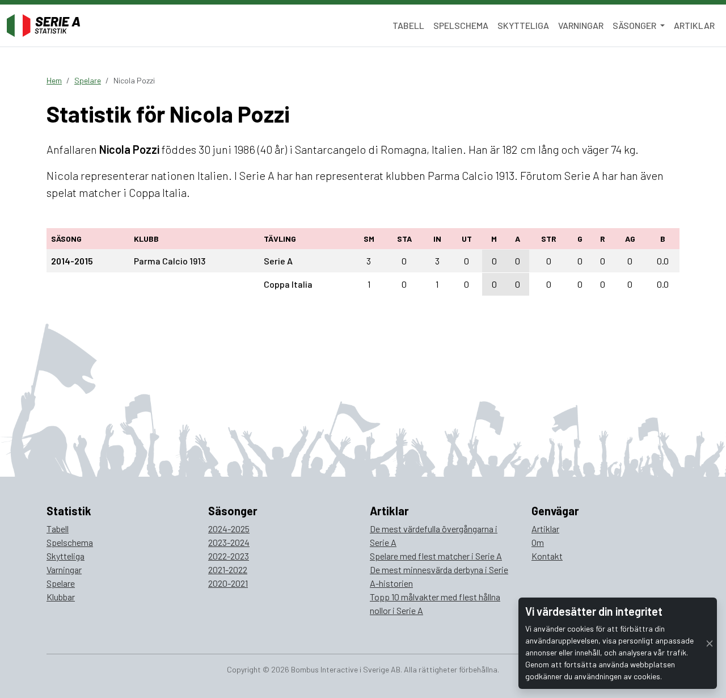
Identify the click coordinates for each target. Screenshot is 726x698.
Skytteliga (523, 25)
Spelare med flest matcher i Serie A (436, 555)
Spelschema (460, 25)
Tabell (408, 25)
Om (537, 542)
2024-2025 (229, 528)
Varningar (580, 25)
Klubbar (61, 596)
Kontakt (547, 555)
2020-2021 (228, 583)
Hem (54, 80)
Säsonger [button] (635, 25)
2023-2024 (229, 542)
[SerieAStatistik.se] (43, 25)
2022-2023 (228, 555)
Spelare (87, 80)
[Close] (709, 643)
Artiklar (694, 25)
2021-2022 (227, 569)
